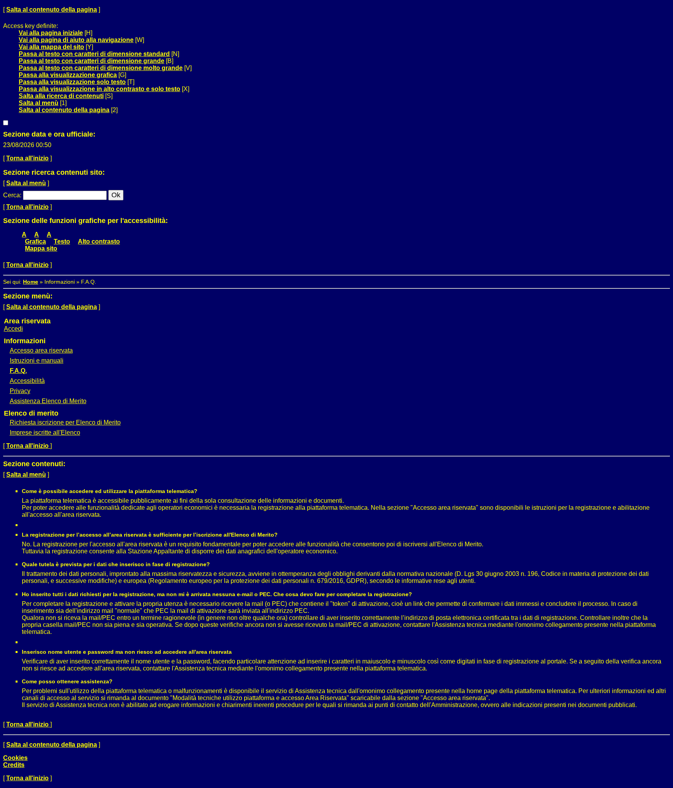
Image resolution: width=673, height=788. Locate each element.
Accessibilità (27, 380)
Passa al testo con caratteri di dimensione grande (91, 61)
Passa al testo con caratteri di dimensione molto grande (101, 68)
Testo (62, 241)
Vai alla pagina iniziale (51, 33)
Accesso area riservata (41, 350)
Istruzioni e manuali (36, 360)
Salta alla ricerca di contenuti (61, 96)
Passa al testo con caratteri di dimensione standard (94, 54)
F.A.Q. (18, 370)
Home (30, 282)
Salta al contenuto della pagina (51, 9)
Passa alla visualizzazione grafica (68, 75)
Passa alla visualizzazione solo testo (72, 82)
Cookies (15, 758)
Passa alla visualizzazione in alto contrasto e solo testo (99, 89)
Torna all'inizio (27, 158)
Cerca (11, 195)
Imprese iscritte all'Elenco (45, 432)
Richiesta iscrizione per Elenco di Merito (65, 422)
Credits (14, 765)
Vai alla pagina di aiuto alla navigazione (76, 40)
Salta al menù (38, 103)
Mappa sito (41, 248)
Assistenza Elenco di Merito (48, 401)
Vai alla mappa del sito (51, 47)
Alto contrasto (99, 241)
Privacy (20, 391)
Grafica (35, 241)
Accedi (13, 328)
